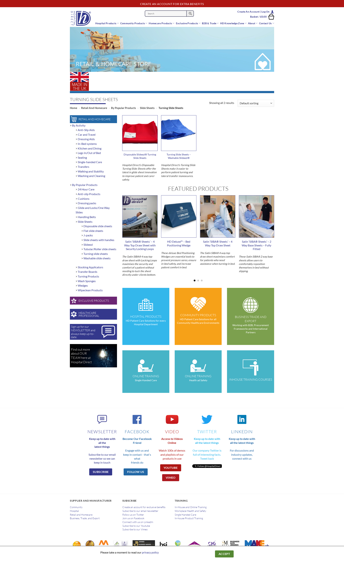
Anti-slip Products (89, 194)
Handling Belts (87, 217)
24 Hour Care (86, 189)
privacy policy (150, 552)
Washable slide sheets (97, 258)
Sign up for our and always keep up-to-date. (83, 332)
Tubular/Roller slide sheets (99, 249)
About (251, 23)
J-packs (88, 235)
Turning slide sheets (95, 253)
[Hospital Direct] (83, 18)
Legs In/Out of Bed (89, 153)
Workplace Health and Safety (190, 511)
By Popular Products (123, 107)
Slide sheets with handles (98, 240)
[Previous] (128, 231)
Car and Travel (86, 134)
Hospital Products (105, 23)
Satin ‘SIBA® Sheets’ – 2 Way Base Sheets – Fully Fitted (256, 245)
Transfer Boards (87, 271)
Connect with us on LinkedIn (137, 522)
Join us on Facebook (133, 518)
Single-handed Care (90, 162)
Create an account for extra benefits (172, 4)
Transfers (83, 166)
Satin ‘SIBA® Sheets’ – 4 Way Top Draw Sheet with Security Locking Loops (140, 245)
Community (76, 507)
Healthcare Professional (88, 314)
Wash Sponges (87, 281)
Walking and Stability (91, 171)
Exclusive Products (187, 23)
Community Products (132, 23)
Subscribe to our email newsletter (140, 511)
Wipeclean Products (90, 290)
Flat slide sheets (93, 230)
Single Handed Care (185, 514)
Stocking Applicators (90, 267)
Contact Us (265, 23)
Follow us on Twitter (133, 514)
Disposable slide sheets (97, 226)
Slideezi (88, 244)
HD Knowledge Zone (232, 23)
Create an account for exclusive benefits (143, 507)
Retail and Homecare (94, 107)
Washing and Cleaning (91, 175)
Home (73, 107)
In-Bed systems (87, 143)
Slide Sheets (147, 107)
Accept (224, 553)
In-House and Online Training (191, 507)
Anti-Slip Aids (86, 130)
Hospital (74, 511)
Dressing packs (87, 203)
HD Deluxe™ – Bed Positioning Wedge (178, 243)
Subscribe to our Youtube (136, 525)
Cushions (83, 198)
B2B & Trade (209, 23)
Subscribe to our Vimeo (135, 529)
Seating (82, 157)
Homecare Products (160, 23)
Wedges (83, 285)
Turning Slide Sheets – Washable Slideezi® (179, 156)
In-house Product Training (189, 518)
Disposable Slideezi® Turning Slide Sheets (140, 156)
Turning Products (88, 276)
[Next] (268, 231)
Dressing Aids (86, 139)
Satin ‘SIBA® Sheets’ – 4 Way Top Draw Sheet (217, 243)
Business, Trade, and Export (85, 518)
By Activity (78, 125)
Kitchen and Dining (89, 148)
